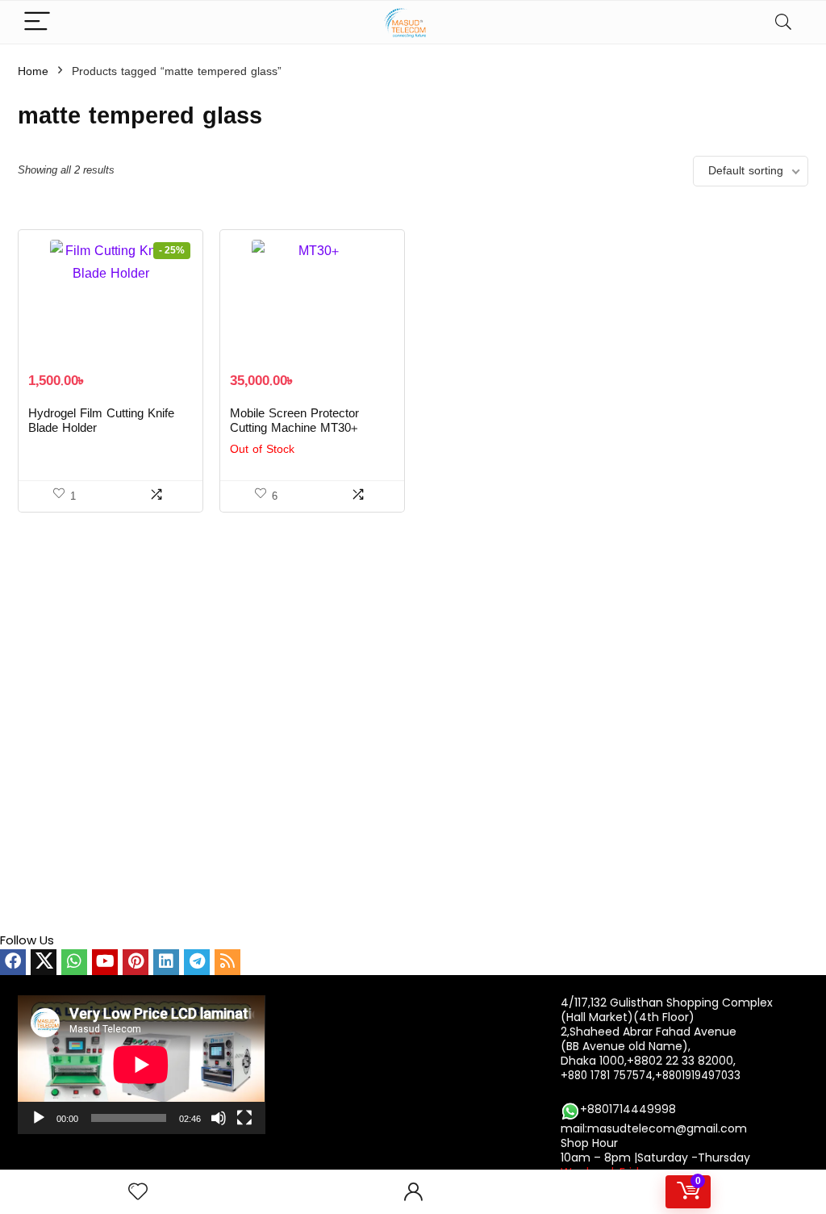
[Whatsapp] (74, 962)
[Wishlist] (138, 1192)
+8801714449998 (628, 1109)
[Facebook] (13, 962)
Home (33, 71)
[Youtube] (105, 962)
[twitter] (43, 962)
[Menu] (37, 22)
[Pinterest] (135, 962)
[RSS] (227, 962)
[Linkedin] (166, 962)
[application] (141, 1064)
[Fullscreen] (244, 1118)
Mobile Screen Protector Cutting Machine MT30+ (294, 421)
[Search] (783, 22)
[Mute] (219, 1118)
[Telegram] (197, 962)
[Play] (39, 1118)
